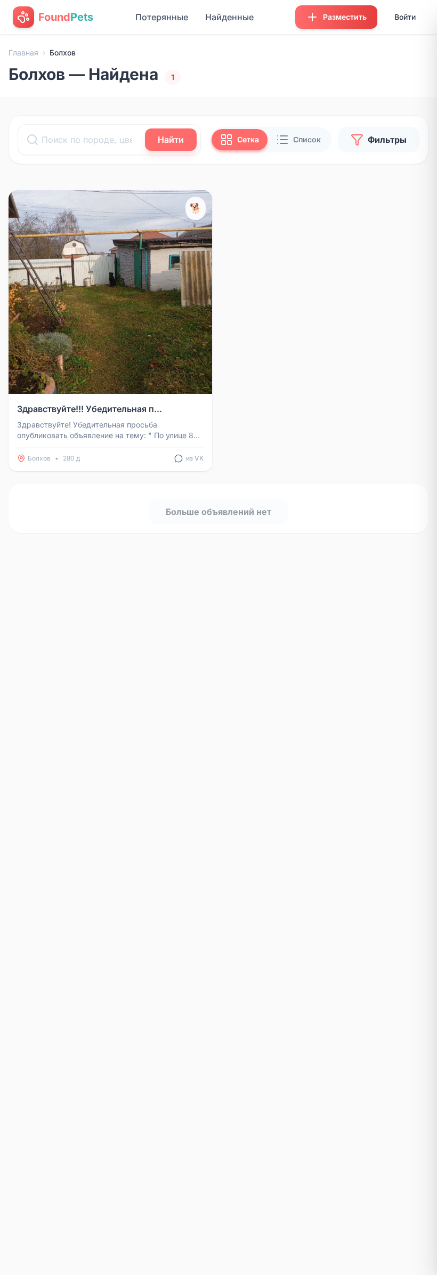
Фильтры (387, 139)
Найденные (229, 17)
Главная (23, 52)
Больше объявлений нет (218, 511)
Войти (405, 16)
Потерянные (161, 17)
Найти (171, 139)
